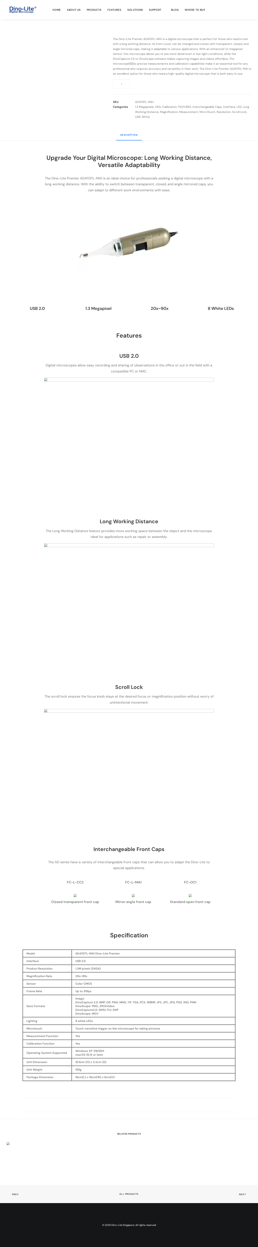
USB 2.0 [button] (37, 308)
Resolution (224, 112)
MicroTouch (207, 112)
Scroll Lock (239, 112)
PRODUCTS (94, 9)
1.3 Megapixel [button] (98, 308)
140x (158, 107)
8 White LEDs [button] (221, 308)
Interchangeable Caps (207, 107)
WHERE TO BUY (195, 9)
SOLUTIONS (135, 9)
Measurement (188, 112)
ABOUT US (74, 9)
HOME (57, 9)
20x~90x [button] (159, 308)
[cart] (248, 10)
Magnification (169, 112)
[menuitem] (56, 10)
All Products (128, 1194)
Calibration (169, 107)
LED (239, 107)
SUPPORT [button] (155, 9)
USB (137, 117)
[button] (243, 10)
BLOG (175, 9)
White (146, 117)
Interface (229, 107)
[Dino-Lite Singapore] (23, 10)
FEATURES (114, 9)
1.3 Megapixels (144, 107)
